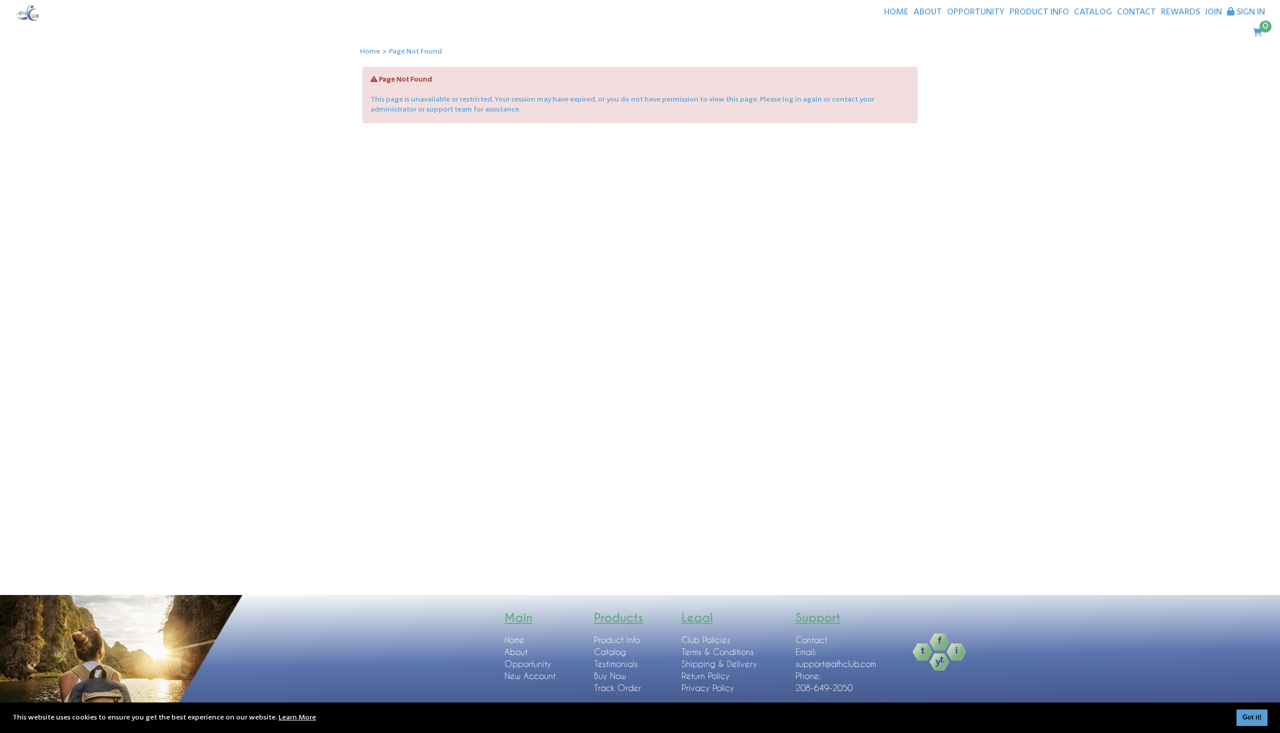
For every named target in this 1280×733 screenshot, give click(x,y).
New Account (530, 675)
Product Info (617, 639)
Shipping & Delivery (719, 663)
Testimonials (616, 663)
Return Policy (706, 675)
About (516, 651)
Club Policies (706, 639)
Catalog (610, 651)
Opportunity (527, 663)
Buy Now (610, 675)
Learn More (297, 717)
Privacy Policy (708, 687)
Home (370, 51)
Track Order (617, 687)
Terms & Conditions (718, 651)
